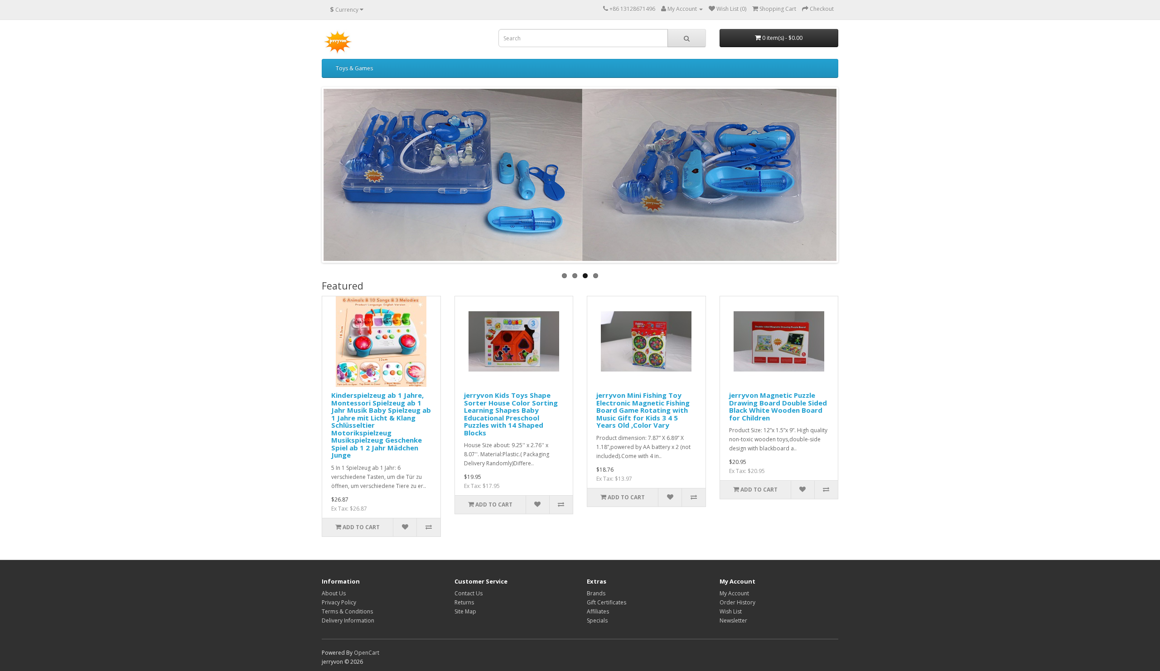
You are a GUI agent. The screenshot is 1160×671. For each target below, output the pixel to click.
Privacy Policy (339, 602)
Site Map (465, 611)
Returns (464, 602)
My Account (734, 593)
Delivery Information (348, 620)
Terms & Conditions (347, 611)
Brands (596, 593)
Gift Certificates (606, 602)
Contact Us (468, 593)
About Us (334, 593)
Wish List (731, 611)
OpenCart (366, 653)
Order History (737, 602)
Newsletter (733, 620)
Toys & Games (354, 68)
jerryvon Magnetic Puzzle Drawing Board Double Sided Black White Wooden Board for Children (778, 406)
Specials (597, 620)
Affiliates (598, 611)
